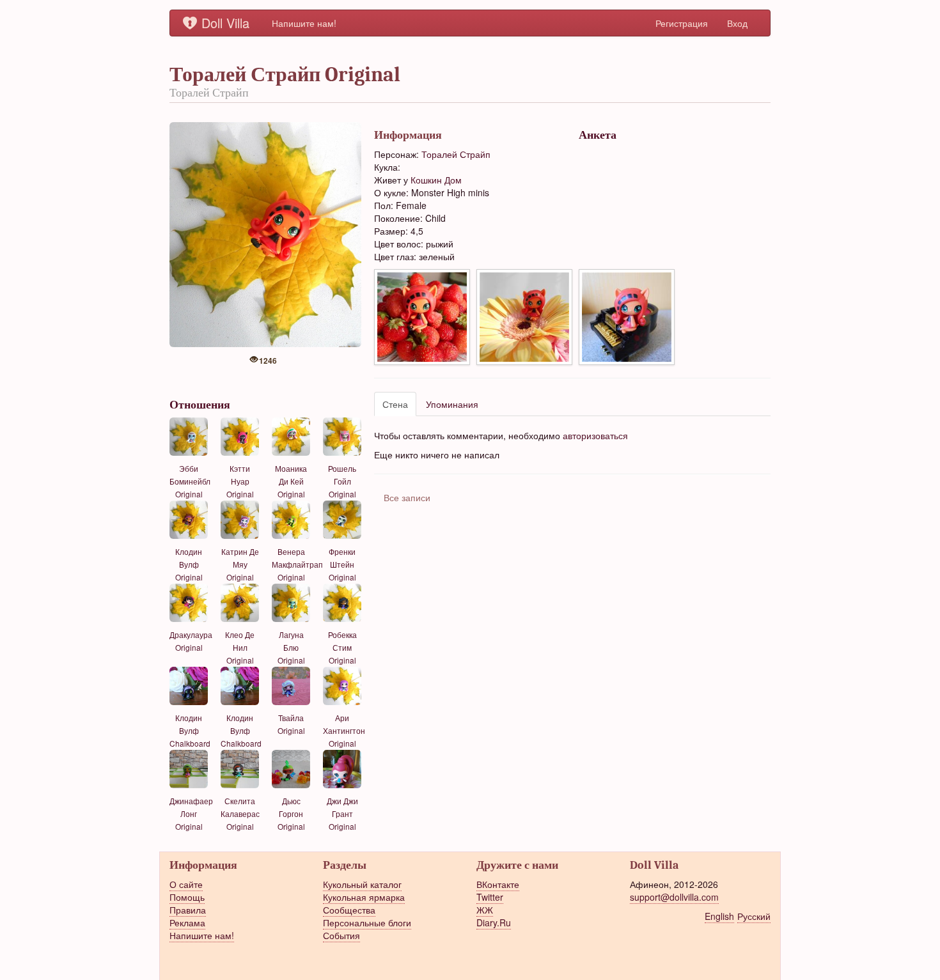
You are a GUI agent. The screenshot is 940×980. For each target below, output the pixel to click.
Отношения (199, 404)
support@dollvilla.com (674, 897)
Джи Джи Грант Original (342, 813)
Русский (754, 916)
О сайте (186, 884)
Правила (187, 909)
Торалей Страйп (455, 154)
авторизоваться (595, 435)
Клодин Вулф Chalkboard (189, 730)
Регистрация (681, 23)
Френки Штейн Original (342, 564)
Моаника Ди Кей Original (291, 481)
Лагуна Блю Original (291, 647)
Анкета (597, 134)
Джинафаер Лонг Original (191, 813)
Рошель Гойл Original (342, 481)
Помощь (187, 897)
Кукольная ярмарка (364, 897)
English (719, 916)
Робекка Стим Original (342, 647)
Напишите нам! (304, 23)
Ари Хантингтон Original (344, 730)
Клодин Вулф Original (189, 564)
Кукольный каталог (362, 884)
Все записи (407, 497)
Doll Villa (225, 22)
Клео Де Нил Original (240, 647)
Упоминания (452, 404)
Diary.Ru (493, 922)
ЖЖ (484, 909)
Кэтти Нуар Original (240, 481)
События (341, 935)
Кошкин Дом (436, 179)
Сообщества (349, 909)
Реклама (187, 922)
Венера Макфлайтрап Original (297, 564)
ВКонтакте (497, 884)
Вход (737, 23)
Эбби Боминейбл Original (189, 481)
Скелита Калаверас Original (240, 813)
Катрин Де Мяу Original (240, 564)
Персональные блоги (367, 922)
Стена (395, 404)
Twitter (489, 897)
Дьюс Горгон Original (291, 813)
